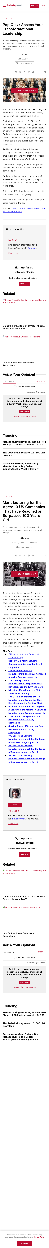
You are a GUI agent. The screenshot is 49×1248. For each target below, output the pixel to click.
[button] (4, 5)
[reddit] (28, 72)
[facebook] (16, 72)
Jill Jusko (24, 538)
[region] (24, 387)
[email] (33, 72)
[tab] (9, 381)
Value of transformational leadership (26, 208)
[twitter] (24, 72)
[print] (45, 72)
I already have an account (24, 416)
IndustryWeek (18, 819)
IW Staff (24, 54)
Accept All (24, 1243)
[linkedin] (20, 72)
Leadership (7, 18)
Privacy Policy (39, 1237)
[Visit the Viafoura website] (40, 392)
